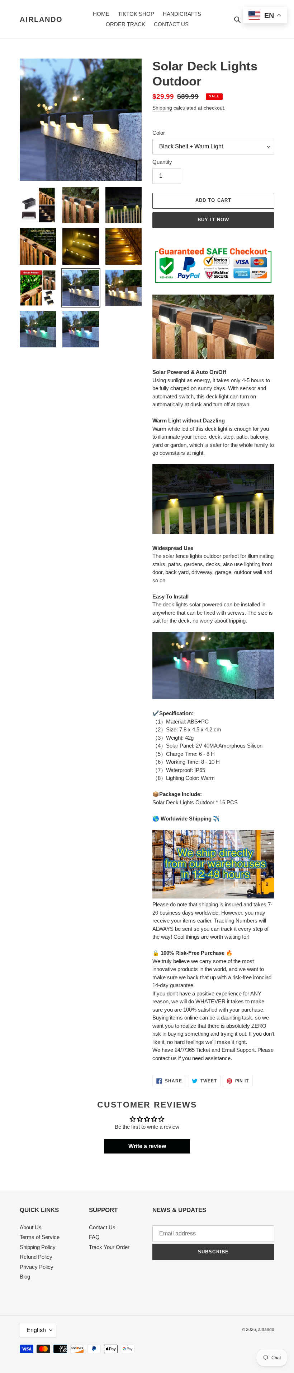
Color (158, 133)
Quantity (162, 162)
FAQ (94, 1237)
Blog (25, 1276)
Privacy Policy (36, 1267)
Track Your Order (109, 1247)
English (36, 1330)
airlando (41, 19)
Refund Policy (36, 1257)
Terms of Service (40, 1237)
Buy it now (213, 219)
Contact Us (102, 1227)
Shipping (162, 108)
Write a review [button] (147, 1146)
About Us (31, 1227)
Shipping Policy (38, 1247)
